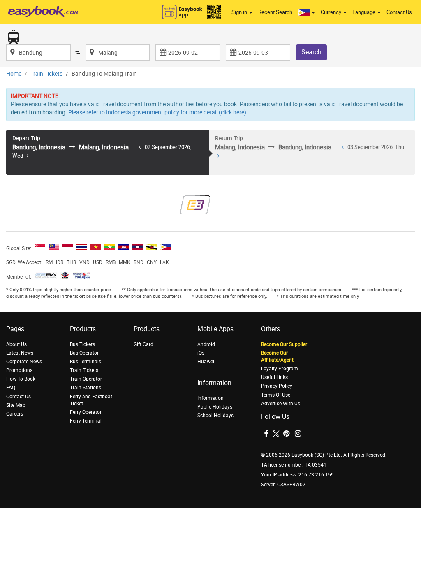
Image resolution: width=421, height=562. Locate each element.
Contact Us (399, 12)
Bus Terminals (85, 362)
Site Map (15, 405)
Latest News (19, 353)
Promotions (19, 370)
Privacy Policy (276, 386)
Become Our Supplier (284, 344)
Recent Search (275, 12)
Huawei (205, 362)
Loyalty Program (279, 369)
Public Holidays (214, 407)
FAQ (10, 387)
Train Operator (86, 379)
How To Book (20, 379)
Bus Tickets (82, 344)
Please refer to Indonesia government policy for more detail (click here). (158, 112)
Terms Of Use (275, 395)
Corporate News (24, 362)
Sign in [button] (239, 12)
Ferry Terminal (86, 421)
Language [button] (364, 12)
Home (13, 73)
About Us (16, 344)
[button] (306, 12)
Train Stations (85, 387)
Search (311, 52)
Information (210, 398)
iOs (200, 353)
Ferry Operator (86, 412)
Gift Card (143, 344)
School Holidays (215, 415)
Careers (14, 414)
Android (206, 344)
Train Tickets (46, 73)
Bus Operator (84, 353)
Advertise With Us (280, 403)
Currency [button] (331, 12)
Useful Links (274, 377)
